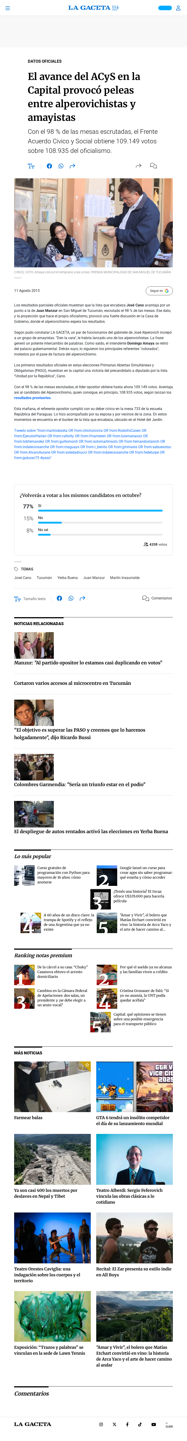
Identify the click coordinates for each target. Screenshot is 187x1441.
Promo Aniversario (165, 8)
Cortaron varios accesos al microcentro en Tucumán (72, 683)
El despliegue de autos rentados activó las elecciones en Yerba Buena (91, 831)
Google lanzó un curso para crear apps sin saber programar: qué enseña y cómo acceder (146, 873)
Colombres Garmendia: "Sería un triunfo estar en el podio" (79, 784)
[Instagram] (101, 1425)
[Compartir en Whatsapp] (61, 167)
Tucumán (44, 578)
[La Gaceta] (93, 8)
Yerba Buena (67, 578)
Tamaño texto (34, 599)
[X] (114, 1425)
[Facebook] (127, 1425)
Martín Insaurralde (125, 578)
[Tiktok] (140, 1425)
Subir (169, 1426)
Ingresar (179, 7)
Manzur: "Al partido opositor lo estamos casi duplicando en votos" (88, 663)
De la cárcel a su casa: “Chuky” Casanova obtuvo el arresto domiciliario (62, 972)
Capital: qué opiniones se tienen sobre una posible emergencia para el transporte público (140, 1019)
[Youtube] (153, 1425)
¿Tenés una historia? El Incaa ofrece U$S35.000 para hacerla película (139, 896)
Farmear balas (28, 1117)
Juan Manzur (94, 578)
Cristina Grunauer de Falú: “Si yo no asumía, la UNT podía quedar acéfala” (144, 995)
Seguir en (156, 291)
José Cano (22, 578)
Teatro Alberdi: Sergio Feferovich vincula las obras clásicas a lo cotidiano (129, 1196)
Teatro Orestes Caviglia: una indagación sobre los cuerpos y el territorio (47, 1274)
